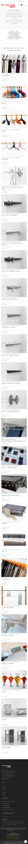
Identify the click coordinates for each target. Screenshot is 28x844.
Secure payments (6, 807)
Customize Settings (13, 834)
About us (5, 788)
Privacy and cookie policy (8, 809)
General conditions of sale (8, 801)
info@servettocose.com (10, 775)
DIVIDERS (17, 38)
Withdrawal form (6, 805)
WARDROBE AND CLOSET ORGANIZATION (14, 37)
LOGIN (20, 1)
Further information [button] (16, 830)
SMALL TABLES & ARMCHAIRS (14, 34)
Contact (4, 792)
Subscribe (5, 819)
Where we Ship (6, 803)
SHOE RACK (11, 38)
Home (4, 786)
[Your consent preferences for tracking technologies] (25, 841)
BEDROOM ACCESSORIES (14, 33)
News (4, 790)
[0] (21, 5)
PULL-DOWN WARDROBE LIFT (14, 36)
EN (24, 1)
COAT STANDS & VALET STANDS (14, 32)
